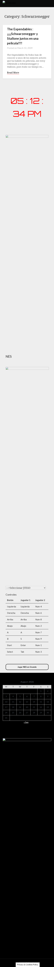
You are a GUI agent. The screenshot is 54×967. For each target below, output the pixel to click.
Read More (13, 72)
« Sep (26, 722)
